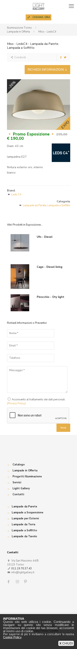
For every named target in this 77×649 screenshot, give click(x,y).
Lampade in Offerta (18, 32)
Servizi (17, 482)
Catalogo (19, 464)
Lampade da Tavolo (24, 536)
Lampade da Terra (23, 524)
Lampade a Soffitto (58, 205)
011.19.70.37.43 (21, 568)
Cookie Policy (12, 637)
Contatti (18, 494)
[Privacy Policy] (16, 403)
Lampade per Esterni (25, 518)
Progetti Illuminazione (27, 476)
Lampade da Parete (34, 205)
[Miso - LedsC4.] (38, 104)
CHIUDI (66, 643)
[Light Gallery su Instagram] (17, 581)
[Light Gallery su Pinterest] (26, 581)
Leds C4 (16, 194)
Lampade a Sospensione (27, 512)
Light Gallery (21, 488)
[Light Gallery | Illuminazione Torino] (38, 6)
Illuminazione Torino (19, 28)
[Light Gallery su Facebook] (9, 581)
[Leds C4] (61, 152)
